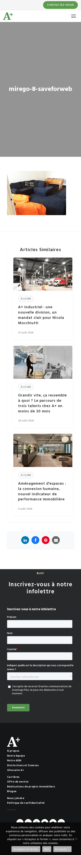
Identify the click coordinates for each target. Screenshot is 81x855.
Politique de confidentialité (26, 803)
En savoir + (62, 849)
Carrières (13, 777)
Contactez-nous (60, 5)
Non (47, 849)
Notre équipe (16, 756)
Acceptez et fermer (25, 849)
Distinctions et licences (23, 765)
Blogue (12, 791)
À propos (13, 751)
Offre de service (18, 782)
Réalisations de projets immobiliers (31, 786)
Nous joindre (15, 798)
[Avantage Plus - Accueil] (8, 16)
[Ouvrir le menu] (73, 16)
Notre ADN (14, 760)
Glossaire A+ (15, 770)
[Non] (76, 839)
